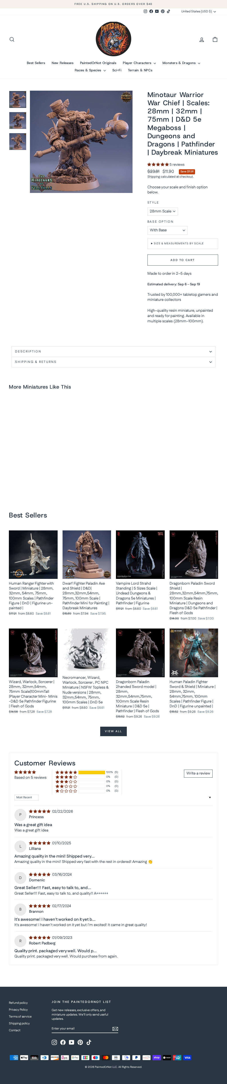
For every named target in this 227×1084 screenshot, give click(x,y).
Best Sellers (36, 63)
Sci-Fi (116, 70)
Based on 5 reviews (30, 777)
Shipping (153, 177)
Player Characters (138, 63)
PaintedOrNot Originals (98, 63)
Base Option (160, 222)
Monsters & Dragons (179, 63)
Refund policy (18, 1003)
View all (113, 731)
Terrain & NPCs (140, 70)
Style (153, 203)
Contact (14, 1030)
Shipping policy (19, 1023)
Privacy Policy (18, 1010)
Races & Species (88, 70)
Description (28, 351)
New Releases (62, 63)
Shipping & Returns (36, 362)
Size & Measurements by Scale (179, 243)
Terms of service (20, 1016)
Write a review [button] (198, 773)
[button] (158, 164)
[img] (40, 811)
